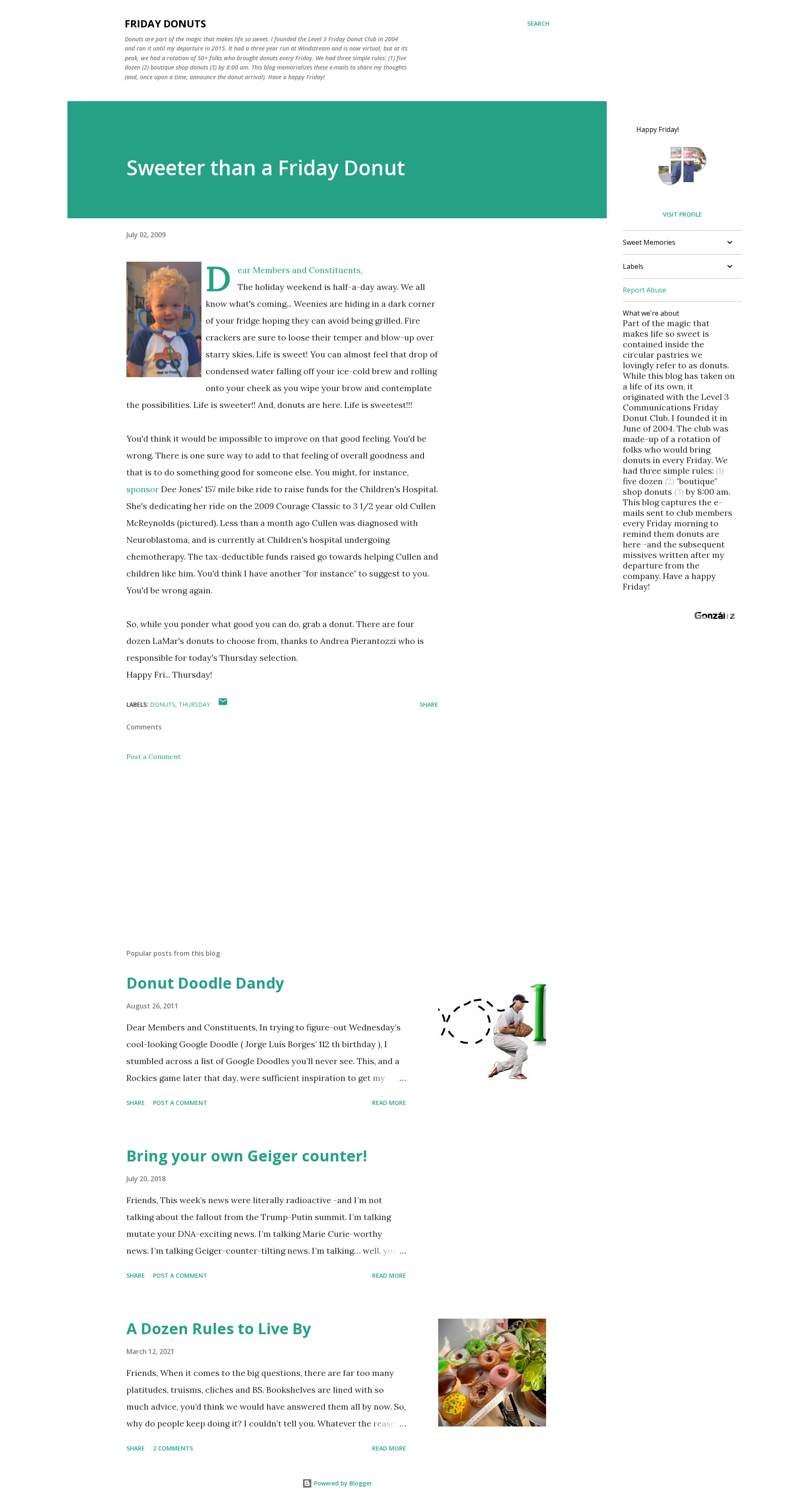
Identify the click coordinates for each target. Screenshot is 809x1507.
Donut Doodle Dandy (205, 983)
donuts (162, 704)
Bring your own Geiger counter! (246, 1155)
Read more (389, 1103)
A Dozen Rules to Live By (218, 1328)
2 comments (173, 1448)
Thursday (194, 704)
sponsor (142, 489)
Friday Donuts (165, 23)
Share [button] (429, 704)
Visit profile (682, 214)
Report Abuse (644, 290)
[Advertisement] (268, 844)
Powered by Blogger (342, 1483)
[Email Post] (223, 704)
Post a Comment (153, 756)
